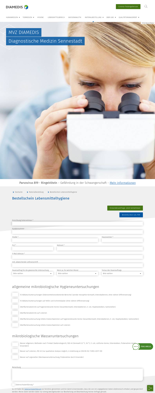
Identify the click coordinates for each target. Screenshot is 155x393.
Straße (15, 237)
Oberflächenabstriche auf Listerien (33, 313)
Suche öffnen (145, 6)
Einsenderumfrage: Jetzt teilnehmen (125, 208)
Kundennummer (18, 229)
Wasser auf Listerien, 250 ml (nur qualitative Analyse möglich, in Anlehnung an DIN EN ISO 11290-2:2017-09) (61, 351)
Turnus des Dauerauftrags (112, 270)
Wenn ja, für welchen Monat (67, 270)
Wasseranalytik (74, 17)
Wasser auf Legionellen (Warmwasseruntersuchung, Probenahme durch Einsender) (52, 357)
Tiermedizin (27, 17)
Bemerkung (16, 367)
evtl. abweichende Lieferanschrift (25, 262)
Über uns (110, 17)
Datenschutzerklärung (32, 389)
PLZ (14, 245)
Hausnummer (107, 237)
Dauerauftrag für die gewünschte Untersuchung (30, 270)
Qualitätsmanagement (128, 17)
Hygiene (40, 17)
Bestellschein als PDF (131, 215)
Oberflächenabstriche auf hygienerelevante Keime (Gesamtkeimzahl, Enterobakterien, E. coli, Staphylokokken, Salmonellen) (68, 307)
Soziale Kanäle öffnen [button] (150, 388)
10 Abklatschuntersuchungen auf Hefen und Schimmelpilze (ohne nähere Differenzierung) (54, 301)
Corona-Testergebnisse (128, 7)
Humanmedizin (12, 17)
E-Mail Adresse (18, 254)
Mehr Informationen (123, 183)
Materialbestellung (93, 17)
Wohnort (61, 245)
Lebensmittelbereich (56, 17)
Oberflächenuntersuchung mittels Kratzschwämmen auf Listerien (45, 325)
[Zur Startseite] (21, 7)
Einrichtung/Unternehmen (22, 220)
